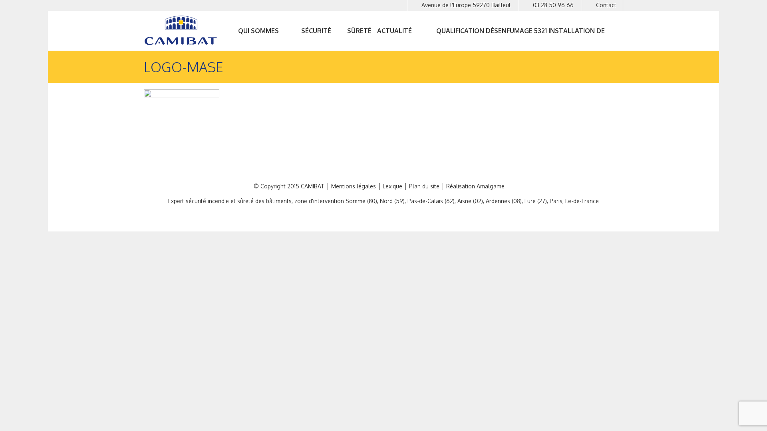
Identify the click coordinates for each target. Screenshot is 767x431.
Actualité (394, 31)
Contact (606, 5)
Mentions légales (353, 186)
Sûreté (359, 31)
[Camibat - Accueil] (183, 30)
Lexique (392, 186)
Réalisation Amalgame (475, 186)
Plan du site (424, 186)
